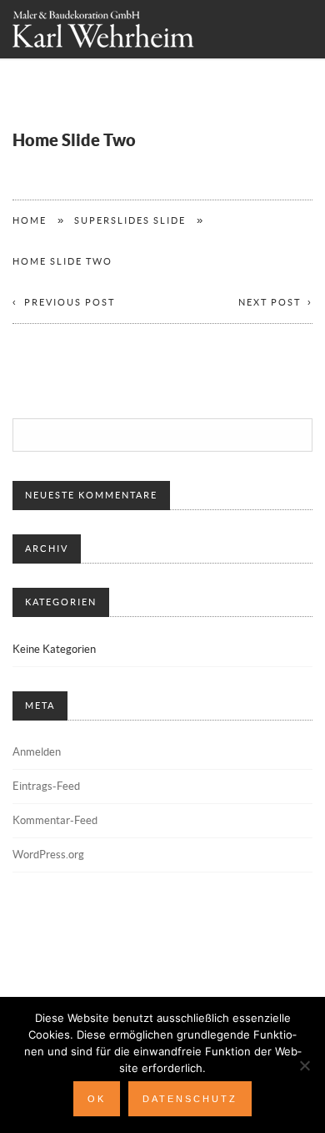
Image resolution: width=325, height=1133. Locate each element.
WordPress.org (48, 855)
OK (97, 1099)
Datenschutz (190, 1099)
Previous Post (69, 302)
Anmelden (36, 752)
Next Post (269, 302)
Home (29, 220)
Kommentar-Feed (55, 821)
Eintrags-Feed (46, 786)
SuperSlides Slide (130, 220)
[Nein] (304, 1065)
